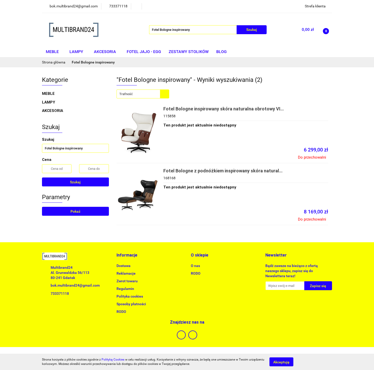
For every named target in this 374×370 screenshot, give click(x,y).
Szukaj (75, 182)
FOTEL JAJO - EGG (144, 51)
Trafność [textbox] (126, 94)
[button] (127, 255)
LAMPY (76, 51)
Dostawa (124, 266)
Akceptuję (281, 362)
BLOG (221, 51)
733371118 (60, 293)
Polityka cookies (130, 296)
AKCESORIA (105, 51)
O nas (195, 266)
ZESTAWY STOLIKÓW (189, 51)
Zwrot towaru (127, 281)
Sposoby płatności (131, 304)
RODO (121, 312)
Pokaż (75, 211)
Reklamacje (126, 273)
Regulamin (125, 289)
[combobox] (143, 94)
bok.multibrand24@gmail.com (75, 285)
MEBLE (53, 51)
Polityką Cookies (113, 359)
